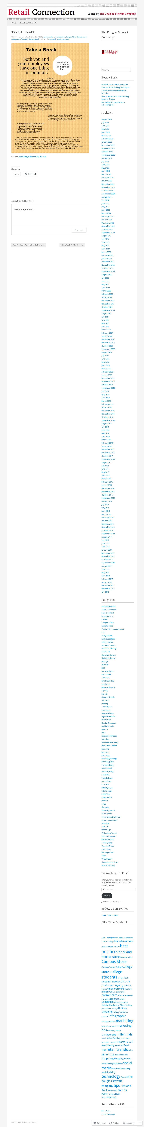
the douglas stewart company (117, 1081)
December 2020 (108, 339)
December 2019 (108, 378)
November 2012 (108, 589)
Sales (104, 804)
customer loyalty (112, 985)
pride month (111, 1042)
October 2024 (107, 191)
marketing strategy (109, 759)
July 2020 (105, 356)
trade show (106, 849)
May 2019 (105, 394)
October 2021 (107, 307)
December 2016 (108, 488)
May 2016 (105, 508)
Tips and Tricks (108, 846)
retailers (105, 801)
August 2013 (107, 566)
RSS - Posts (106, 1111)
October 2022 (107, 268)
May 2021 (105, 323)
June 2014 (105, 547)
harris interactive (122, 1002)
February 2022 (107, 294)
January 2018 (107, 446)
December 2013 (108, 553)
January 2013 (107, 582)
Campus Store (71, 37)
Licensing (105, 749)
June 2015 (105, 543)
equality (105, 691)
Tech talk (105, 826)
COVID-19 (106, 652)
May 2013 (105, 572)
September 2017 (108, 459)
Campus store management (113, 629)
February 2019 (107, 404)
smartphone (118, 1064)
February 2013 (107, 579)
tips (117, 1085)
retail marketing (108, 1045)
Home (13, 23)
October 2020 (107, 346)
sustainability (108, 1072)
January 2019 (107, 407)
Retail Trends (107, 797)
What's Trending (108, 865)
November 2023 (108, 226)
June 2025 (105, 165)
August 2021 (107, 314)
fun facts (105, 700)
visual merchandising (110, 862)
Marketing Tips (108, 762)
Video (104, 856)
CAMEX (104, 619)
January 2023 (107, 259)
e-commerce (119, 992)
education (106, 678)
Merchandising (109, 1034)
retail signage (107, 788)
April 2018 (106, 437)
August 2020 (107, 352)
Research (24, 39)
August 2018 (107, 424)
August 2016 (107, 501)
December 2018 (108, 411)
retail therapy (107, 791)
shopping (105, 807)
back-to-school (108, 613)
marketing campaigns (109, 1026)
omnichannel (107, 768)
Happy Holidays (108, 713)
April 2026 (106, 132)
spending (105, 823)
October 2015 (107, 530)
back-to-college (107, 942)
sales (130, 1050)
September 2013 (108, 563)
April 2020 (106, 365)
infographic (117, 1016)
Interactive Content (109, 746)
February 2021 (107, 333)
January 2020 (107, 375)
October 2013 (107, 559)
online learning (107, 771)
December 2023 (108, 223)
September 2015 (108, 534)
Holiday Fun (106, 720)
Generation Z (107, 707)
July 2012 (105, 592)
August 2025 (107, 158)
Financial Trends (108, 697)
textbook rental (108, 839)
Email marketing (108, 681)
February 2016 (107, 517)
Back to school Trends (111, 947)
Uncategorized (34, 39)
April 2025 (106, 171)
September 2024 (108, 194)
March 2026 (106, 135)
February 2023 (107, 255)
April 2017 (106, 475)
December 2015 (108, 524)
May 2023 (105, 246)
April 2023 (106, 249)
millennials (124, 1034)
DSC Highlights (107, 671)
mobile (104, 1038)
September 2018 (108, 420)
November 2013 (108, 556)
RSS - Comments (108, 1114)
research (120, 1042)
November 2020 (108, 343)
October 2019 (107, 385)
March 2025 (106, 174)
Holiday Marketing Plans (113, 1005)
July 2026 (105, 122)
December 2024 (108, 184)
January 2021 (107, 336)
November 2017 (108, 453)
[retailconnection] (59, 12)
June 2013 (105, 569)
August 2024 (107, 197)
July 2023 (105, 239)
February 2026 (107, 139)
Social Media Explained (111, 817)
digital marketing (108, 658)
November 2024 (108, 187)
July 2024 (105, 200)
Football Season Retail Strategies (115, 84)
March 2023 (106, 252)
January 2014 (107, 550)
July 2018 (105, 427)
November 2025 (108, 148)
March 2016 (106, 514)
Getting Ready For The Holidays (72, 245)
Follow (107, 896)
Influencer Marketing (110, 742)
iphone (112, 1022)
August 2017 (107, 462)
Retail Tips (106, 794)
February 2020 (107, 372)
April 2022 (106, 288)
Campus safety (107, 623)
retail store (119, 1045)
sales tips (108, 1054)
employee (106, 684)
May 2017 (105, 472)
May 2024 (105, 207)
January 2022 (107, 297)
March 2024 (106, 213)
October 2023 (107, 229)
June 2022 (105, 281)
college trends (107, 642)
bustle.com (41, 157)
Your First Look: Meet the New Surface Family (28, 245)
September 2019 (108, 388)
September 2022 (108, 271)
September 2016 (108, 498)
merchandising (107, 765)
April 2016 (106, 511)
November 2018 (108, 414)
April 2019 (106, 398)
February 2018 (107, 443)
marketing (106, 755)
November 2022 (108, 265)
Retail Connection (28, 23)
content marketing (109, 648)
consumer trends (108, 645)
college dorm (107, 636)
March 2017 (106, 479)
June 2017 (105, 469)
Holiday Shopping (109, 723)
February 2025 (107, 177)
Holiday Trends (108, 726)
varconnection (48, 37)
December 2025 (108, 145)
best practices (60, 37)
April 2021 (106, 326)
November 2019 (108, 381)
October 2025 (107, 152)
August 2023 (107, 236)
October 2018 (107, 417)
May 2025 (105, 168)
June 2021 (105, 320)
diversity (105, 665)
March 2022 (106, 291)
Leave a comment (63, 39)
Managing (106, 752)
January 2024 (107, 220)
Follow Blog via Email (115, 873)
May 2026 (105, 129)
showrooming (107, 1064)
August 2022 (107, 275)
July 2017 (105, 466)
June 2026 (105, 126)
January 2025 (107, 181)
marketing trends (114, 1030)
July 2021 (105, 317)
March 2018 (106, 440)
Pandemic (105, 775)
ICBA (104, 733)
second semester (121, 1055)
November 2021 (108, 304)
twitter (105, 1093)
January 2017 (107, 485)
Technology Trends (109, 833)
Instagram (106, 1022)
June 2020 (105, 359)
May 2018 (105, 433)
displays (105, 661)
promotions (106, 781)
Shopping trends (108, 810)
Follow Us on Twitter (115, 908)
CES (103, 632)
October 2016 (107, 495)
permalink (53, 39)
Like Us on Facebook (115, 922)
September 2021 (108, 310)
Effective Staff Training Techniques (115, 87)
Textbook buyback (109, 836)
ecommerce (106, 674)
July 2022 (105, 278)
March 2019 (106, 401)
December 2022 (108, 262)
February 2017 (107, 482)
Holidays (115, 1009)
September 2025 (108, 155)
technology (106, 830)
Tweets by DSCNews (110, 915)
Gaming (105, 703)
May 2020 (105, 362)
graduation (106, 710)
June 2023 (105, 242)
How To (105, 729)
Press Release (107, 778)
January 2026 (107, 142)
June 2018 (105, 430)
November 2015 (108, 527)
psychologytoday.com (28, 157)
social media (107, 814)
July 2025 (105, 161)
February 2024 (107, 216)
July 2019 (105, 391)
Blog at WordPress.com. (20, 1122)
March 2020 (106, 369)
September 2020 (108, 349)
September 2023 (108, 233)
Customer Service (109, 655)
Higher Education (108, 716)
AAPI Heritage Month (110, 938)
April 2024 (106, 210)
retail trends (117, 1049)
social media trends (109, 820)
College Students (108, 639)
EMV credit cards (108, 687)
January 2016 (107, 521)
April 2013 (106, 576)
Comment (79, 230)
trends (122, 1090)
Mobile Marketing (113, 1038)
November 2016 (108, 492)
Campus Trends (108, 967)
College (119, 967)
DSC (103, 668)
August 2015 (107, 537)
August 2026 (107, 119)
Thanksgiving (107, 843)
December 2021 (108, 301)
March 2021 (106, 330)
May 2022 (105, 284)
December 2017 (108, 449)
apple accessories (109, 610)
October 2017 (107, 456)
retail (129, 1042)
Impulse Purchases (109, 736)
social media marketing (121, 1069)
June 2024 (105, 203)
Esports (105, 694)
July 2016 (105, 504)
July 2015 (105, 540)
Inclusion (105, 739)
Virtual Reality (107, 859)
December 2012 (108, 585)
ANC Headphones (109, 606)
